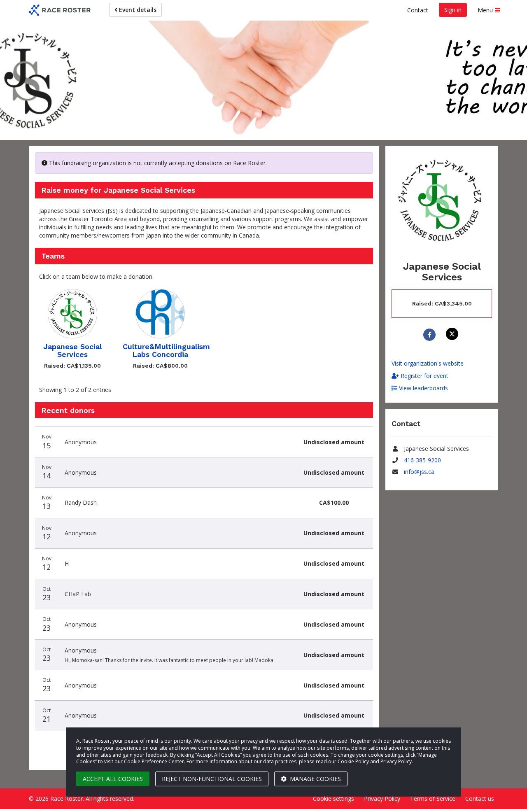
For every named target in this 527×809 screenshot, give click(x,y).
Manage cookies (314, 779)
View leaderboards (422, 388)
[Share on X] (453, 334)
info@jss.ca (419, 472)
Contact (417, 10)
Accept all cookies (113, 779)
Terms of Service (432, 798)
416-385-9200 (422, 460)
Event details (136, 10)
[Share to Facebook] (430, 335)
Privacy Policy (382, 798)
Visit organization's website (428, 363)
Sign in (453, 10)
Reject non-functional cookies (212, 779)
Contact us (479, 798)
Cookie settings (333, 798)
